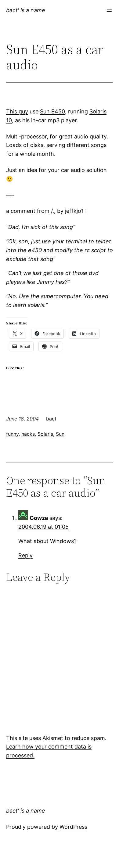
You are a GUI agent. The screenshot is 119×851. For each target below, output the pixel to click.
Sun (60, 434)
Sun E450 (52, 111)
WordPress (73, 827)
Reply (25, 555)
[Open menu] (109, 10)
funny (12, 434)
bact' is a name (25, 10)
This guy (17, 111)
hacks (28, 434)
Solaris (45, 434)
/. (52, 211)
